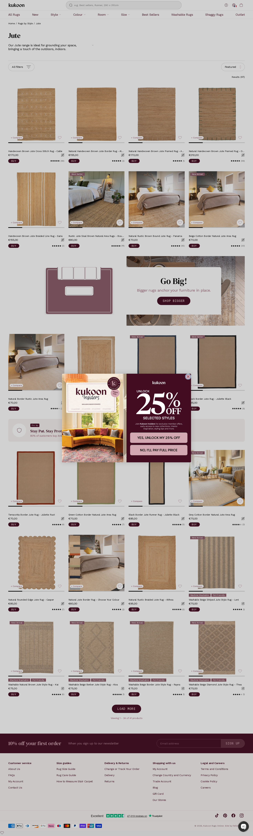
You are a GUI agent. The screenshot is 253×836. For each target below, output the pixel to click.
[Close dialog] (188, 376)
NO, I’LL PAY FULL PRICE (158, 450)
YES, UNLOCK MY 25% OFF (158, 437)
